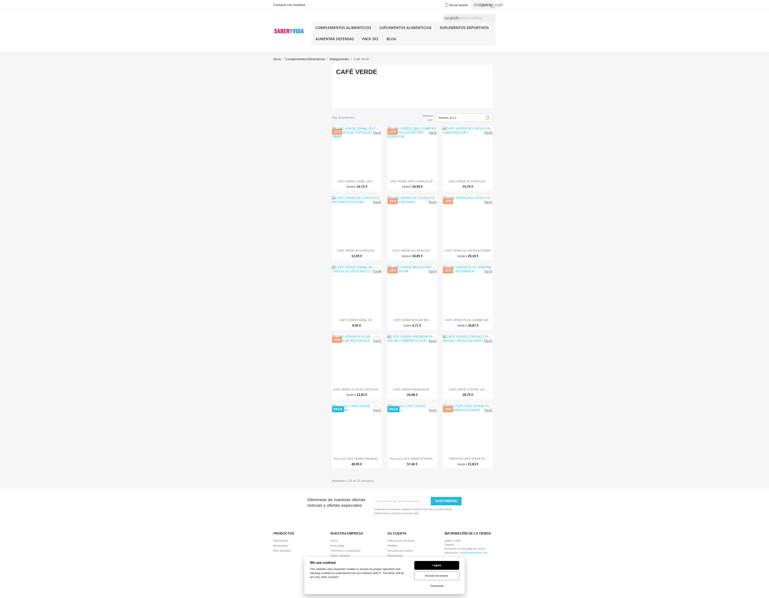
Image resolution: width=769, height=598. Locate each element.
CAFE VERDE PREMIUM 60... (412, 389)
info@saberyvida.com (473, 552)
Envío (334, 540)
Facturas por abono (400, 550)
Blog (391, 38)
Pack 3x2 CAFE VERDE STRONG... (412, 458)
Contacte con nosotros (289, 5)
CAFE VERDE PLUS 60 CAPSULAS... (356, 389)
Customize (437, 585)
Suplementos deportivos (464, 27)
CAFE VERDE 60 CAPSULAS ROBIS (468, 250)
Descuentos (280, 540)
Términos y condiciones (345, 550)
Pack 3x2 (370, 38)
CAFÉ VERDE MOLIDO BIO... (412, 320)
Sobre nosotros (340, 555)
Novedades (280, 545)
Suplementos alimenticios (405, 27)
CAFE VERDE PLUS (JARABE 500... (468, 320)
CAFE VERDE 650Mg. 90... (356, 320)
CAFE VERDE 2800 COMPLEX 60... (412, 181)
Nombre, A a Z (463, 117)
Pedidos (393, 545)
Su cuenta (397, 533)
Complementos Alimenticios (343, 27)
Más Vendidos (282, 550)
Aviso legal (337, 545)
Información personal (401, 540)
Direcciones (395, 555)
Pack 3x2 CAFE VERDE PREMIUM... (356, 458)
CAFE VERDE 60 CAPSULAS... (468, 181)
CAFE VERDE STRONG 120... (468, 389)
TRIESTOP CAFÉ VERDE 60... (467, 458)
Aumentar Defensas (334, 38)
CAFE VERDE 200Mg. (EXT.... (357, 181)
